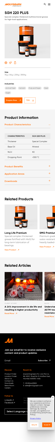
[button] (12, 250)
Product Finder (10, 374)
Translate (18, 416)
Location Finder (11, 376)
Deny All (34, 425)
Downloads (9, 383)
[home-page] (13, 4)
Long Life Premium (16, 233)
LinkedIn (8, 400)
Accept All (47, 425)
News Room (9, 385)
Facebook (9, 403)
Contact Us (9, 381)
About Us (8, 379)
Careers (7, 388)
